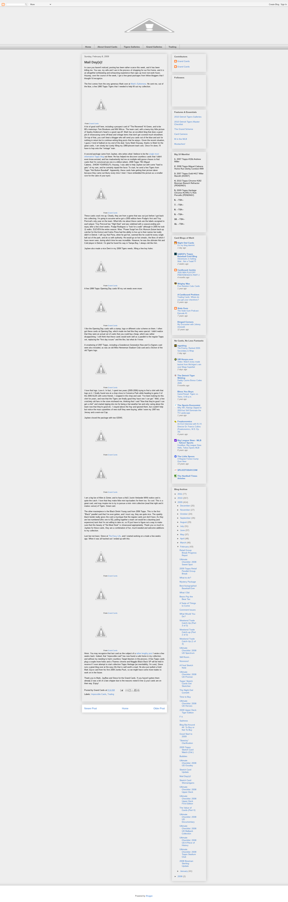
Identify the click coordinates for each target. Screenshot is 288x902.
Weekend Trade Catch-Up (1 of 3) (188, 641)
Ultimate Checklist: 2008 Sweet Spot (188, 562)
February (184, 546)
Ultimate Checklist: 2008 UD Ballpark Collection (188, 830)
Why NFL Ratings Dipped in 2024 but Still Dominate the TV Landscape (189, 410)
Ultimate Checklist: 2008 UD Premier (188, 674)
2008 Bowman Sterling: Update (186, 863)
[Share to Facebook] (135, 690)
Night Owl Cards (185, 243)
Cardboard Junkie (186, 270)
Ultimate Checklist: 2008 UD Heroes (188, 703)
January (184, 871)
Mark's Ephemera (138, 84)
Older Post (159, 708)
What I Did (184, 592)
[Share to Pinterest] (138, 690)
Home (88, 47)
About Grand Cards (107, 47)
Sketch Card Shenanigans (187, 781)
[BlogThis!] (129, 690)
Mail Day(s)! (93, 62)
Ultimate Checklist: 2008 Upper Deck (188, 789)
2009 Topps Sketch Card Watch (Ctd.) (187, 750)
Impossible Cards (98, 694)
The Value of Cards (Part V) (187, 809)
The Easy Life (115, 536)
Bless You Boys (185, 391)
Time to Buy (185, 697)
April (182, 538)
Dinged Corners (185, 322)
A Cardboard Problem (188, 294)
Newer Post (90, 708)
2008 (180, 876)
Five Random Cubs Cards (188, 286)
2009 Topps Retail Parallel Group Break (188, 571)
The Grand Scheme (183, 129)
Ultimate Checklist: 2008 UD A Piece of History (188, 841)
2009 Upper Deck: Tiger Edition (188, 711)
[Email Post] (121, 690)
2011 (180, 494)
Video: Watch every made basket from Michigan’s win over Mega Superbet (189, 364)
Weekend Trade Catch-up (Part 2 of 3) (188, 632)
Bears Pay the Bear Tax (186, 597)
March (183, 542)
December (185, 505)
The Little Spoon (186, 456)
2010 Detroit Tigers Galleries (187, 117)
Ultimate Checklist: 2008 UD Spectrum (188, 650)
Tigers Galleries (132, 47)
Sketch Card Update (185, 770)
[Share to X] (132, 690)
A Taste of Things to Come (188, 604)
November (185, 510)
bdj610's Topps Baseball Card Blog (187, 255)
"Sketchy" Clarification (186, 741)
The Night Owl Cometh (186, 691)
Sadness (184, 720)
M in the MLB (180, 139)
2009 (180, 502)
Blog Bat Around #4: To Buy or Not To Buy (187, 727)
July (182, 526)
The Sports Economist (188, 405)
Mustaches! (179, 144)
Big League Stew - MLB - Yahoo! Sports (189, 441)
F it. (181, 716)
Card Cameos (181, 134)
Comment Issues (188, 610)
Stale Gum (182, 308)
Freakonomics (184, 421)
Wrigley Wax (183, 283)
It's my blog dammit (186, 245)
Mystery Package (188, 582)
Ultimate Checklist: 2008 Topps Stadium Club (188, 853)
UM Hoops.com (185, 359)
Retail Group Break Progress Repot (188, 553)
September (185, 518)
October (184, 514)
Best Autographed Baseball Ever (188, 587)
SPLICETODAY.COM (187, 470)
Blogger (149, 896)
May (182, 534)
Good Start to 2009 (186, 735)
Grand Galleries (154, 47)
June (182, 530)
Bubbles (183, 756)
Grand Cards (94, 123)
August (183, 522)
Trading (172, 47)
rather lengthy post (144, 653)
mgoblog (182, 345)
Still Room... (185, 657)
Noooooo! (184, 661)
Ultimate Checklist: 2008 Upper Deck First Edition (188, 800)
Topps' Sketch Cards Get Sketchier (186, 683)
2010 (180, 498)
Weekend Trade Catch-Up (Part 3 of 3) (188, 623)
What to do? (185, 577)
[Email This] (126, 690)
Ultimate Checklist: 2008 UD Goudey (188, 763)
